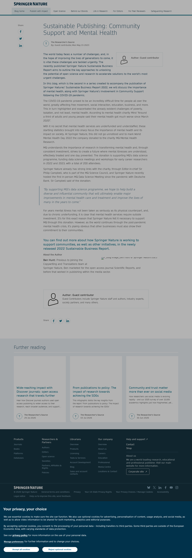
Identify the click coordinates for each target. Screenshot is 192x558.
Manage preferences (13, 541)
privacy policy (20, 535)
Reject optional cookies (59, 549)
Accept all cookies (21, 549)
